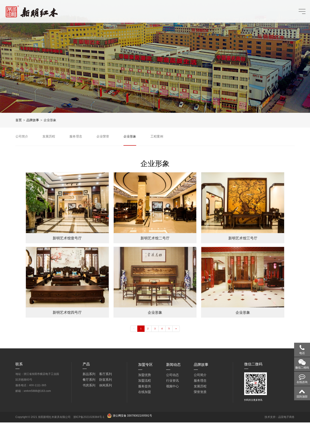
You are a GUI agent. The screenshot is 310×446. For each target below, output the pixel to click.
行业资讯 (172, 380)
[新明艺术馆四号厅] (67, 277)
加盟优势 (144, 375)
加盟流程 (144, 380)
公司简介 (200, 375)
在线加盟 (144, 392)
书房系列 (89, 385)
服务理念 (200, 380)
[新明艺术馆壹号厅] (67, 202)
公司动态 (172, 375)
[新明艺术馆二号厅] (155, 202)
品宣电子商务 (286, 417)
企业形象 (50, 120)
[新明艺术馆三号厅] (242, 202)
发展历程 (200, 386)
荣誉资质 (200, 392)
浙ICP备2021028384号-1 (88, 417)
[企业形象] (155, 277)
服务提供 (144, 386)
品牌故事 (32, 120)
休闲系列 (105, 385)
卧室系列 (105, 379)
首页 (18, 120)
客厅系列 (105, 374)
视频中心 (172, 386)
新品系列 (89, 374)
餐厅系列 (89, 379)
